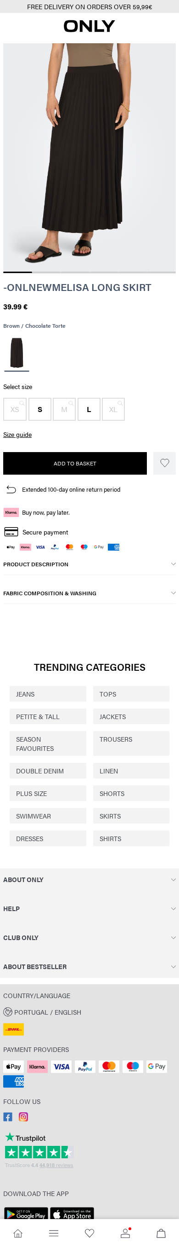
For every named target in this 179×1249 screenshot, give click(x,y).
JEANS (25, 693)
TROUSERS (116, 739)
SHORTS (112, 793)
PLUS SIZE (31, 793)
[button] (15, 409)
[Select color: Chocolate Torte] (16, 354)
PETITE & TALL (38, 716)
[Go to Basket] (161, 1234)
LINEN (109, 770)
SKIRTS (110, 815)
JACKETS (113, 716)
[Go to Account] (125, 1234)
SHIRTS (110, 838)
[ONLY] (89, 29)
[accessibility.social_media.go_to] (7, 1118)
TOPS (108, 693)
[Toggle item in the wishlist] (164, 463)
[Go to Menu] (54, 1234)
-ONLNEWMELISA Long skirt (77, 287)
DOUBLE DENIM (40, 770)
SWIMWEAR (33, 815)
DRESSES (29, 838)
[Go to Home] (18, 1234)
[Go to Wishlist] (89, 1234)
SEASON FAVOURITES (35, 743)
